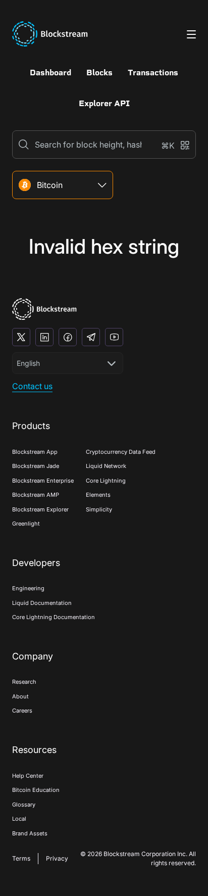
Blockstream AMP (35, 494)
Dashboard (50, 72)
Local (19, 818)
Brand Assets (29, 833)
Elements (98, 494)
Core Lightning (106, 480)
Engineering (28, 588)
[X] (21, 337)
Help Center (27, 775)
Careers (22, 710)
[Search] (24, 144)
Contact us (32, 386)
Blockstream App (35, 451)
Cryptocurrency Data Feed (120, 451)
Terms (21, 858)
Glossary (23, 804)
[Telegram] (91, 337)
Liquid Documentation (42, 602)
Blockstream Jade (35, 465)
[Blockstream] (44, 309)
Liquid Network (106, 465)
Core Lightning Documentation (53, 617)
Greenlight (26, 523)
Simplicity (99, 509)
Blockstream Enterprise (43, 480)
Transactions (153, 72)
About (20, 696)
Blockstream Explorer (40, 509)
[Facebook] (68, 337)
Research (24, 681)
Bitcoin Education (36, 789)
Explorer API (104, 103)
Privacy (57, 858)
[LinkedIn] (44, 337)
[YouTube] (114, 337)
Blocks (99, 72)
